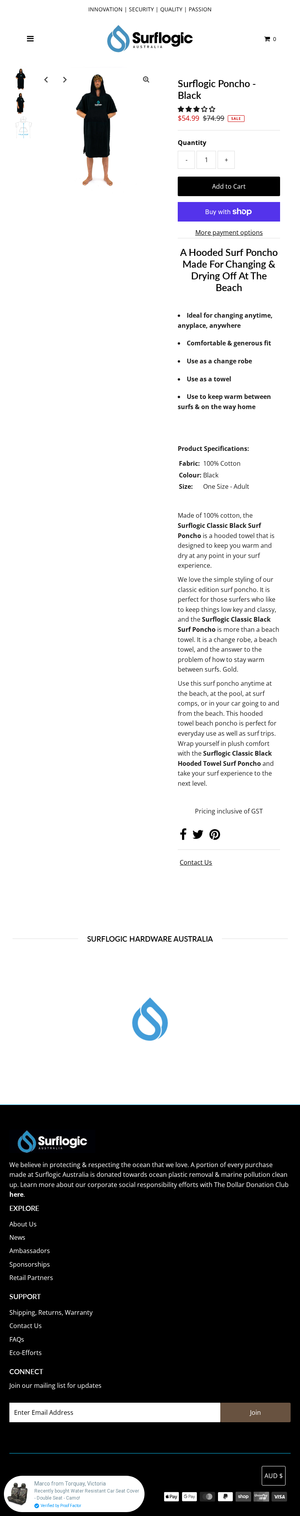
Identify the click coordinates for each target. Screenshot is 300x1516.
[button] (197, 109)
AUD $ (273, 1475)
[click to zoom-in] (146, 79)
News (17, 1237)
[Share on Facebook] (183, 836)
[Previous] (46, 79)
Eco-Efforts (25, 1352)
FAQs (16, 1339)
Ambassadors (29, 1250)
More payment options (229, 232)
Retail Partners (31, 1277)
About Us (23, 1224)
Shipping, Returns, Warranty (51, 1312)
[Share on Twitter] (198, 836)
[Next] (65, 79)
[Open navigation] (30, 39)
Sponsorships (29, 1264)
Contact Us (25, 1325)
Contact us (196, 862)
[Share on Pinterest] (214, 836)
